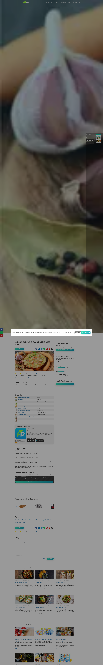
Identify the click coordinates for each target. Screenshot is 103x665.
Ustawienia (77, 332)
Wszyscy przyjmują (86, 332)
